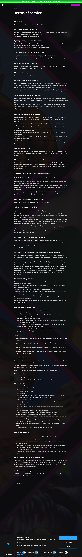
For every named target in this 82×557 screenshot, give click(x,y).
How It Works (39, 4)
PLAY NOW (76, 4)
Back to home (18, 483)
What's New (65, 4)
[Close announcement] (80, 1)
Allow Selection (68, 542)
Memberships (58, 4)
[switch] (36, 552)
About (33, 4)
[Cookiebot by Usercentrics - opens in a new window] (8, 554)
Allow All (68, 538)
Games (45, 4)
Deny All (68, 546)
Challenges (51, 4)
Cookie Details (20, 554)
